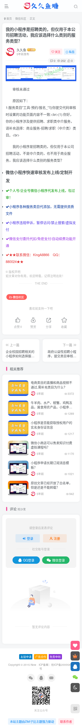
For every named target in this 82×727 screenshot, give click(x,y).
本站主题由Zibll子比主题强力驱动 (32, 721)
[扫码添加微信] (75, 677)
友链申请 (25, 657)
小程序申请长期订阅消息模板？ (50, 465)
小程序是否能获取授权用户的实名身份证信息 (51, 424)
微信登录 (58, 560)
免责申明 (55, 657)
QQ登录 (28, 560)
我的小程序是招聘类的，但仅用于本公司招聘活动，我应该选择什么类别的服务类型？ (40, 35)
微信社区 (20, 18)
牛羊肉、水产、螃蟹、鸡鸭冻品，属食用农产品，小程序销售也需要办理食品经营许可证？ (51, 409)
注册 (57, 538)
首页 (9, 18)
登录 (30, 538)
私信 (71, 52)
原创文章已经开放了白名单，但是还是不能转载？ (51, 485)
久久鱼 (21, 49)
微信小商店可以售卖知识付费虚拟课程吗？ (51, 445)
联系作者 (66, 721)
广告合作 (40, 657)
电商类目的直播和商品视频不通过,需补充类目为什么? (51, 384)
